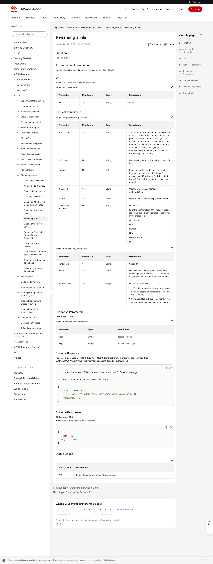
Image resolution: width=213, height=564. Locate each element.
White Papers (21, 388)
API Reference (21, 74)
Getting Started (22, 58)
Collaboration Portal (30, 317)
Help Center (58, 27)
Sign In (180, 9)
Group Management (30, 116)
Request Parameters (192, 64)
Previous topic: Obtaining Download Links (75, 487)
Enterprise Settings (29, 132)
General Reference (24, 367)
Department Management (32, 101)
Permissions (20, 399)
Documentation (154, 9)
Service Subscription (30, 127)
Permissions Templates (31, 143)
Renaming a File (31, 218)
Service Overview (23, 47)
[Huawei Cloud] (26, 9)
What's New (20, 42)
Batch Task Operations (31, 159)
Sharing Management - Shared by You (31, 294)
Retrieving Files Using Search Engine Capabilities (34, 235)
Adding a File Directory (34, 186)
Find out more (109, 560)
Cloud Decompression (31, 154)
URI (184, 58)
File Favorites (27, 276)
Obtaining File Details (34, 180)
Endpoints (19, 394)
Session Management (31, 122)
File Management (29, 175)
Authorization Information (189, 50)
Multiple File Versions (30, 282)
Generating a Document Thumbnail (35, 261)
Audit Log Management (31, 148)
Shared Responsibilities (26, 378)
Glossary (18, 372)
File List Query (27, 170)
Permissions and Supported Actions (30, 335)
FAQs (17, 352)
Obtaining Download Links (33, 211)
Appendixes (22, 341)
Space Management (30, 111)
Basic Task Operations (31, 164)
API (18, 95)
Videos (17, 357)
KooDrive (72, 27)
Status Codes (189, 93)
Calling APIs (22, 90)
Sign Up (195, 9)
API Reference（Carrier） (27, 347)
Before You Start (24, 79)
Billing (17, 53)
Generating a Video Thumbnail (33, 270)
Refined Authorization (31, 328)
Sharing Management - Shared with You (31, 302)
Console (170, 9)
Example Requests (191, 80)
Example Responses (192, 86)
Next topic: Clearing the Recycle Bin (72, 492)
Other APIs (25, 138)
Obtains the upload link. (35, 191)
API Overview (23, 85)
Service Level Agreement (27, 383)
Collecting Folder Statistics (32, 245)
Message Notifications (31, 323)
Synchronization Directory (33, 287)
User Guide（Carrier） (26, 68)
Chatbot (59, 523)
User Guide (20, 63)
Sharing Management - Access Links (31, 310)
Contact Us (138, 9)
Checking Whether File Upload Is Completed (34, 203)
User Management (29, 106)
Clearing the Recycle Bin (33, 225)
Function (187, 43)
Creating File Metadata (34, 196)
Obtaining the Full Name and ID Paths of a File (35, 253)
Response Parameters (188, 72)
